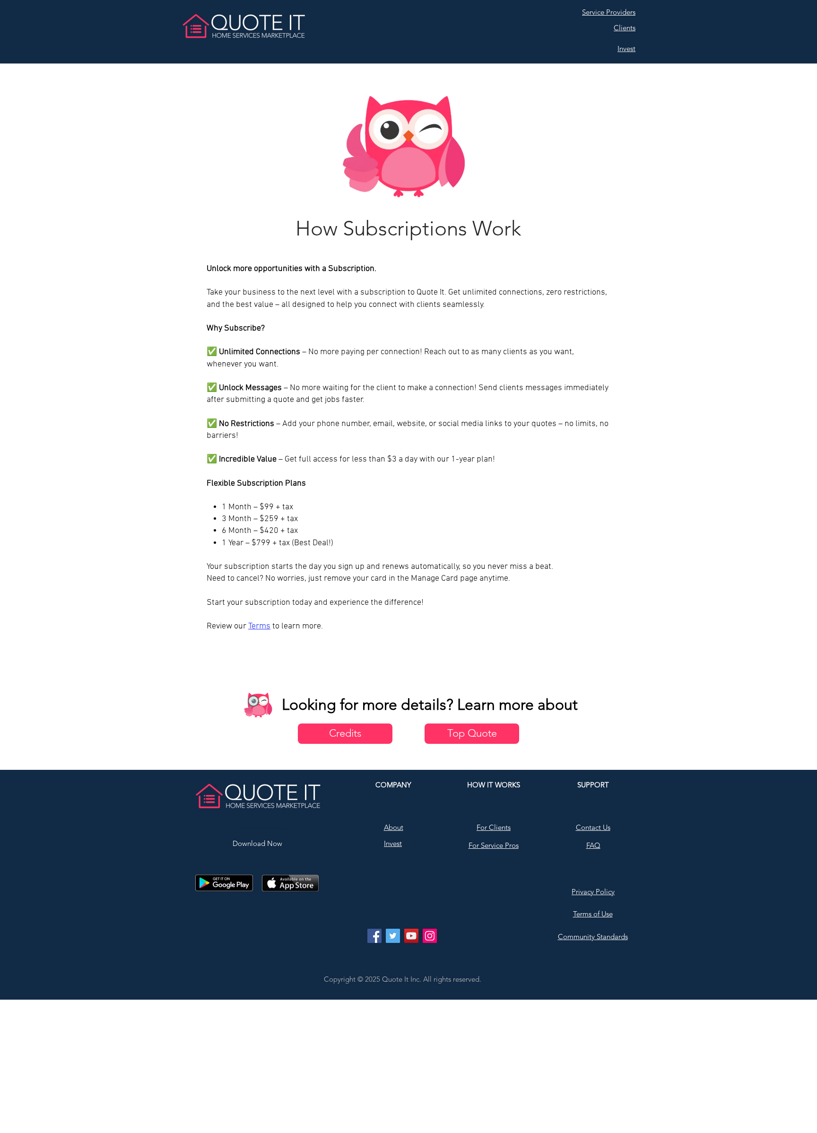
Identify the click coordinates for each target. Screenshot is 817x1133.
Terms (259, 626)
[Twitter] (393, 936)
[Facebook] (374, 936)
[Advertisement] (283, 1066)
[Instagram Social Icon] (430, 936)
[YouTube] (411, 936)
